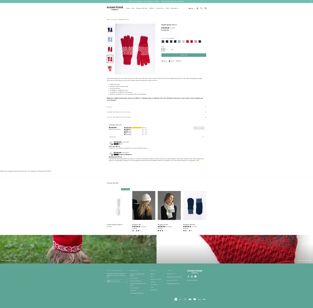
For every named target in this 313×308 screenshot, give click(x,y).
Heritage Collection (141, 8)
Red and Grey (191, 41)
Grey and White (162, 41)
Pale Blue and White (179, 41)
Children (151, 8)
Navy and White (171, 41)
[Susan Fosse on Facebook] (188, 277)
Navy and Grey (175, 41)
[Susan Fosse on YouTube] (195, 277)
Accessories (159, 8)
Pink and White (195, 41)
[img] (118, 142)
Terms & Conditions (135, 281)
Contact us (133, 290)
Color (168, 38)
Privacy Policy (134, 278)
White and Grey (183, 41)
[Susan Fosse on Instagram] (192, 277)
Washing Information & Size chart (118, 112)
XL (172, 49)
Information (174, 8)
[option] (135, 49)
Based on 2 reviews (115, 129)
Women (128, 8)
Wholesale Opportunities (137, 293)
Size (162, 46)
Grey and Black (167, 41)
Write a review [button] (199, 128)
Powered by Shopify (192, 280)
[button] (165, 28)
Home (108, 19)
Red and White (187, 41)
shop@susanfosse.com (173, 283)
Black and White (199, 41)
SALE (167, 8)
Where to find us (134, 288)
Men (133, 8)
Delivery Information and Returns (119, 117)
